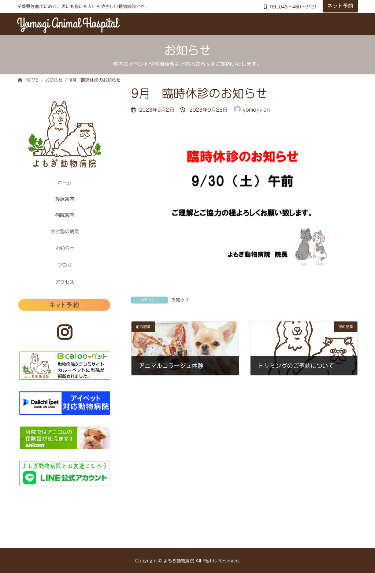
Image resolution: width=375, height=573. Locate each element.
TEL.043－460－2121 (293, 6)
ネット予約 (340, 5)
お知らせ (180, 299)
